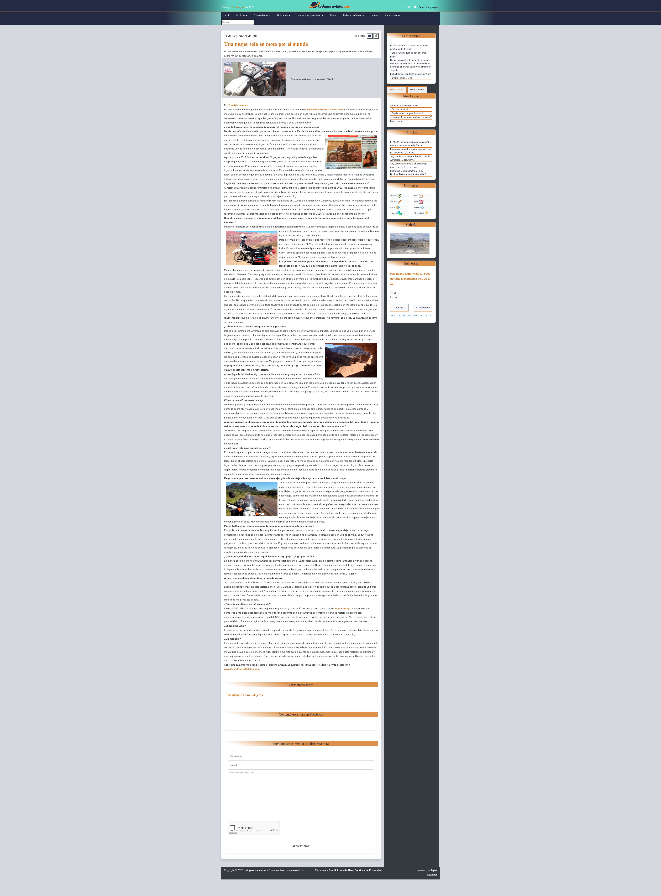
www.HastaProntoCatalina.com (325, 109)
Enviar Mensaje (301, 845)
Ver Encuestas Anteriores (411, 315)
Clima (393, 207)
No (395, 297)
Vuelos (417, 207)
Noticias (242, 15)
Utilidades (284, 15)
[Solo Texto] (376, 36)
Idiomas (393, 213)
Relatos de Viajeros (353, 15)
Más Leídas (396, 89)
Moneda (394, 196)
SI (395, 292)
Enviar (399, 307)
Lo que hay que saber (310, 15)
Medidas (394, 201)
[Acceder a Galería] (411, 243)
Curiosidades (262, 15)
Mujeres (258, 695)
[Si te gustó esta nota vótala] (370, 36)
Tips (333, 15)
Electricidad (419, 213)
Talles (416, 201)
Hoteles (374, 15)
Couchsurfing (341, 608)
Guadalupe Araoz (239, 105)
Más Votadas (417, 89)
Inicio (227, 15)
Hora (416, 196)
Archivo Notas (392, 15)
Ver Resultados (423, 307)
